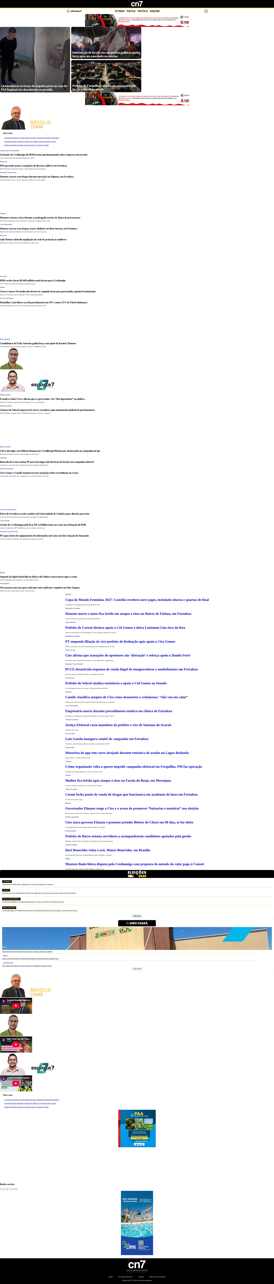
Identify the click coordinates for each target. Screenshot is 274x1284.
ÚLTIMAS (120, 11)
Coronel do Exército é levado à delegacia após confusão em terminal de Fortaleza (31, 138)
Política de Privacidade (157, 1277)
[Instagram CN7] (68, 11)
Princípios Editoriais (125, 1277)
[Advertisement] (64, 196)
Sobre (111, 1277)
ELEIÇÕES (155, 11)
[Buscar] (206, 11)
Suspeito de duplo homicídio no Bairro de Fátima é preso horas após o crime (30, 141)
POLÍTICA (143, 11)
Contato (141, 1277)
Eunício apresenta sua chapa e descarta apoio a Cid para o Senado (26, 145)
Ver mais (137, 916)
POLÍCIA (131, 11)
